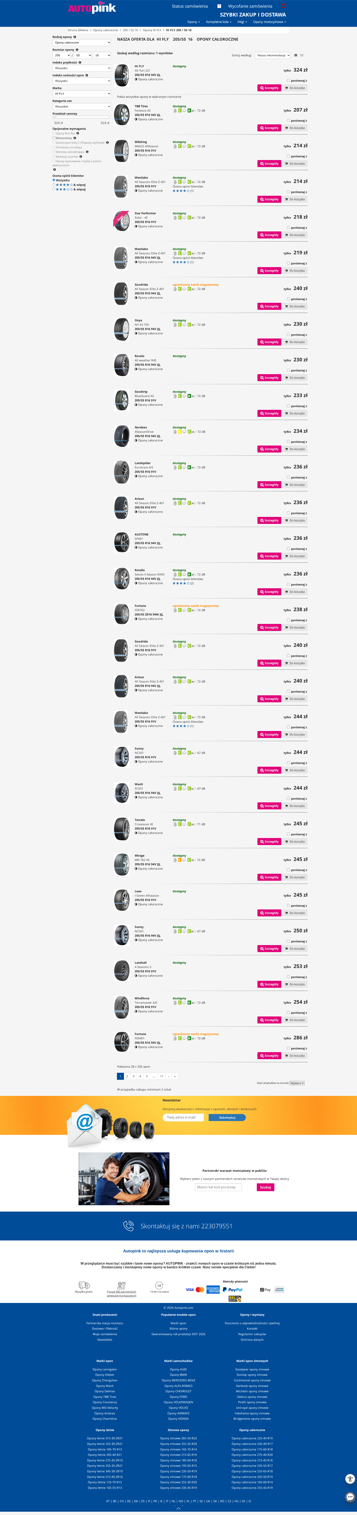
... (154, 1076)
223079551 (217, 1226)
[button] (350, 1478)
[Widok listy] (295, 55)
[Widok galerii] (302, 55)
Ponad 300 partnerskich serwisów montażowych (121, 1293)
